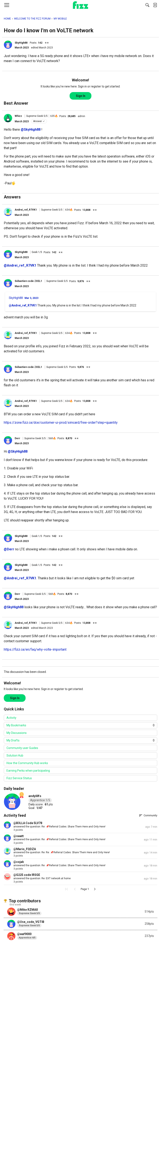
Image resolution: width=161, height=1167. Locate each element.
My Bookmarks (80, 725)
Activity (11, 717)
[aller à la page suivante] (95, 889)
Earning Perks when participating (28, 770)
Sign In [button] (80, 96)
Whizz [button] (18, 116)
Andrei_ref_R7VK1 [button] (26, 209)
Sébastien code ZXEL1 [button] (29, 281)
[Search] (147, 5)
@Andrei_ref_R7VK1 (20, 265)
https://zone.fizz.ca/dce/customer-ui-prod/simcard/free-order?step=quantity (61, 423)
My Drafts (80, 740)
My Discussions (16, 733)
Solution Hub (14, 755)
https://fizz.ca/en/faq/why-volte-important (35, 649)
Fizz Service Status (19, 778)
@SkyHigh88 (30, 130)
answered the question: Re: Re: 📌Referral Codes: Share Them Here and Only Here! (61, 852)
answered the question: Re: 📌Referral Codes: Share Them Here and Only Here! (59, 826)
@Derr (9, 549)
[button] (8, 44)
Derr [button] (17, 438)
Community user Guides (22, 748)
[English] (80, 5)
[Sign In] (155, 5)
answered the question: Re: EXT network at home (42, 878)
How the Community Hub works (27, 763)
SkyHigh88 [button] (21, 42)
